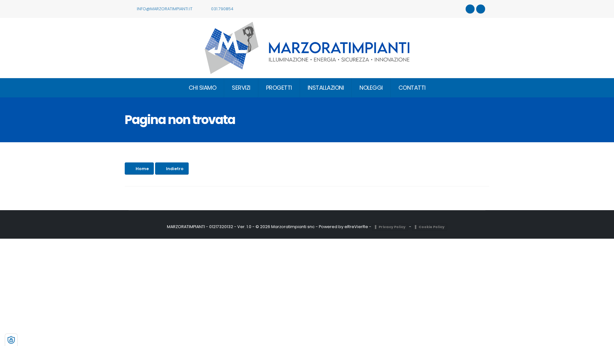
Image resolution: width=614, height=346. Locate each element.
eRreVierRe (356, 226)
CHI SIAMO (202, 88)
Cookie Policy (432, 226)
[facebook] (480, 8)
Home (142, 168)
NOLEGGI (371, 88)
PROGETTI (279, 88)
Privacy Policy (392, 226)
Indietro (175, 168)
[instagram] (470, 8)
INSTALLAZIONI (326, 88)
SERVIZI (241, 88)
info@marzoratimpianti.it (164, 9)
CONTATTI (412, 88)
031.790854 (221, 9)
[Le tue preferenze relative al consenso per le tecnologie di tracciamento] (11, 340)
